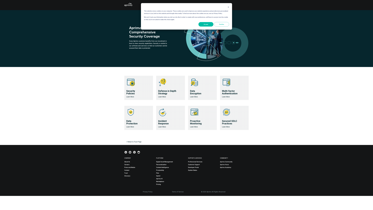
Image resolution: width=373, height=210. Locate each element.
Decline (221, 24)
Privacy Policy (148, 192)
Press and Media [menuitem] (129, 167)
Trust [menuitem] (126, 173)
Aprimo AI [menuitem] (159, 178)
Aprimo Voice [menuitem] (224, 164)
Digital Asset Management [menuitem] (164, 162)
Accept (206, 24)
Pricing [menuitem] (158, 184)
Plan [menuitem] (157, 173)
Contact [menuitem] (126, 170)
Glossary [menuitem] (127, 176)
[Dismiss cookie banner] (228, 7)
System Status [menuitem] (192, 170)
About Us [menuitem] (127, 162)
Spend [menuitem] (158, 176)
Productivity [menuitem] (160, 170)
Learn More (130, 97)
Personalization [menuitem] (161, 164)
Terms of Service (178, 192)
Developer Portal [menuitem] (193, 167)
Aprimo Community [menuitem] (226, 162)
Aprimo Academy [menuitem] (225, 167)
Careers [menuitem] (126, 164)
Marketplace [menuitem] (160, 181)
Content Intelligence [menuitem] (162, 167)
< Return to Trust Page (133, 142)
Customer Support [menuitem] (194, 164)
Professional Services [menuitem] (195, 162)
